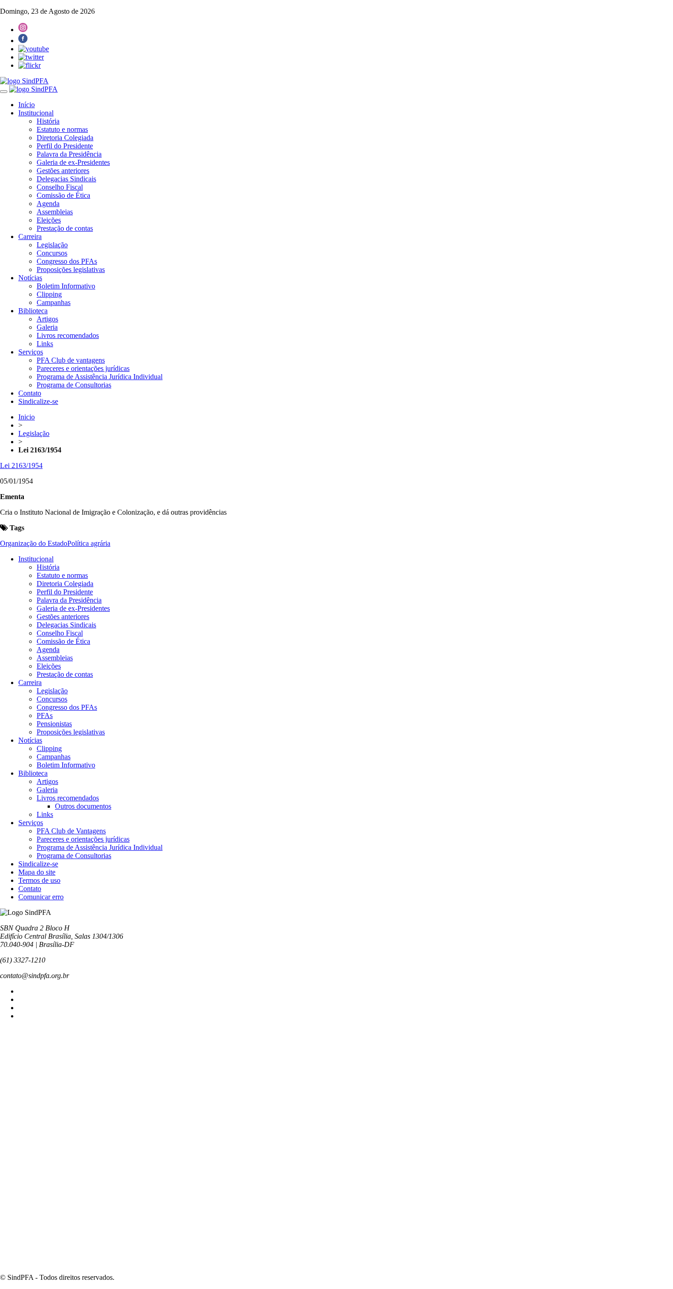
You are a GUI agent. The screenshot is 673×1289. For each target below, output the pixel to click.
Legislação (52, 245)
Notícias (30, 278)
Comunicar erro (41, 897)
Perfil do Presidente (65, 146)
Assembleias (55, 212)
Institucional (36, 113)
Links (45, 344)
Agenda (48, 203)
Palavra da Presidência (69, 154)
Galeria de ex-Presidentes (73, 162)
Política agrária (88, 543)
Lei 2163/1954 (21, 465)
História (48, 121)
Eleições (49, 220)
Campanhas (54, 302)
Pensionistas (54, 724)
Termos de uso (39, 880)
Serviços (30, 352)
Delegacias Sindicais (66, 179)
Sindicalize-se (38, 401)
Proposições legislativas (71, 269)
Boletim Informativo (66, 286)
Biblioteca (33, 311)
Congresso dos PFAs (67, 261)
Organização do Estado (33, 543)
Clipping (49, 294)
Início (26, 105)
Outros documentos (83, 806)
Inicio (26, 417)
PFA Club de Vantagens (71, 831)
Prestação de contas (65, 228)
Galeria (47, 327)
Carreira (30, 236)
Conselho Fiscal (60, 187)
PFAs (45, 715)
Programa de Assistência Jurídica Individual (100, 377)
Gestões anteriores (63, 170)
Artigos (47, 319)
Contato (29, 393)
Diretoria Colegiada (65, 137)
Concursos (52, 253)
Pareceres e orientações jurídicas (83, 368)
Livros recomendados (68, 335)
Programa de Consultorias (74, 385)
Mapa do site (36, 872)
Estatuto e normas (62, 129)
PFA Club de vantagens (71, 360)
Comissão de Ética (63, 195)
